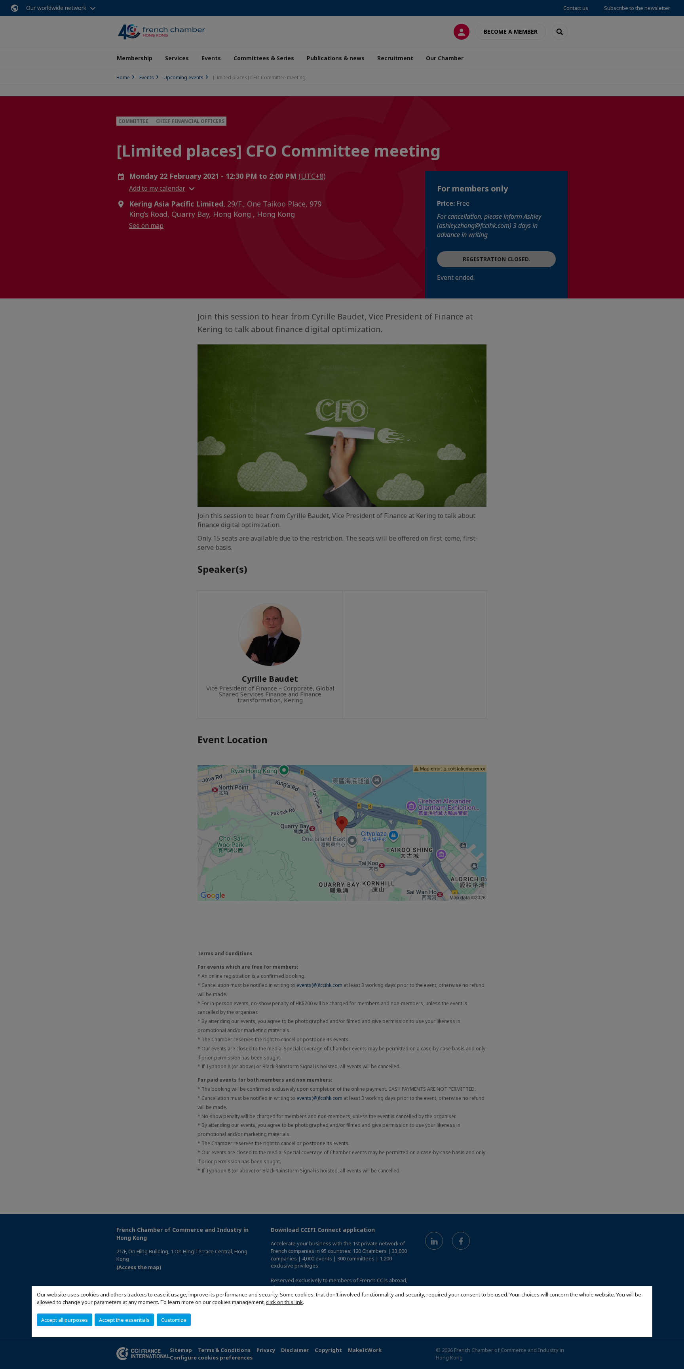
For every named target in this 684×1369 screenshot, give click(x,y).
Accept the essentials (124, 1319)
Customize (173, 1319)
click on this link (284, 1302)
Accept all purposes (64, 1319)
